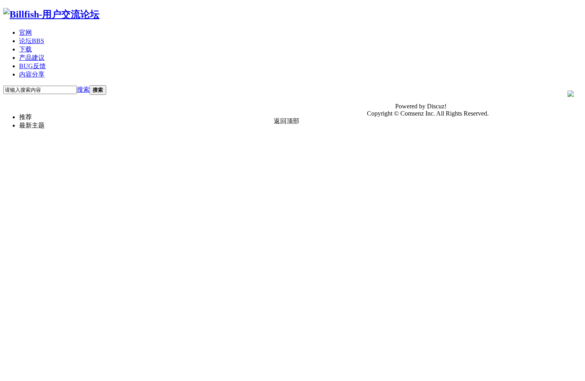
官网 (25, 32)
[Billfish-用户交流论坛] (51, 14)
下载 (25, 49)
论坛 (31, 40)
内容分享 (32, 74)
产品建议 (32, 57)
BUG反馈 (32, 66)
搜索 (83, 89)
